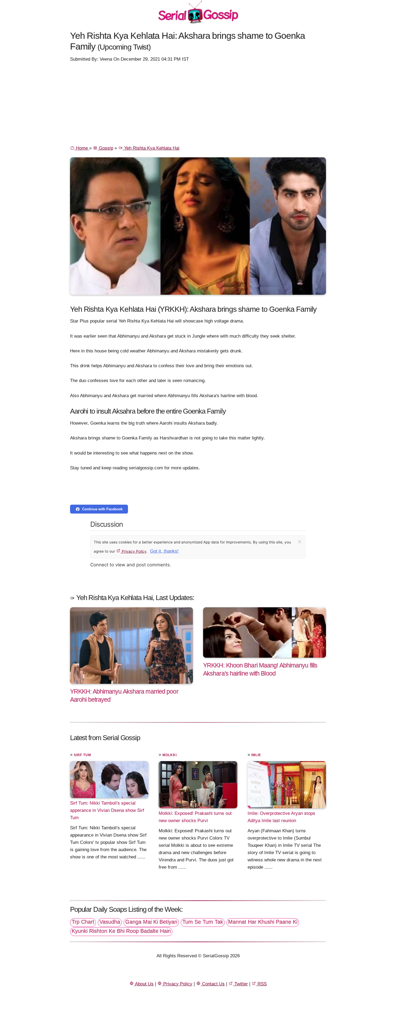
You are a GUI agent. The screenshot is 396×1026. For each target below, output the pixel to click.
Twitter (240, 983)
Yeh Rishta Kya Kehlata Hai (151, 148)
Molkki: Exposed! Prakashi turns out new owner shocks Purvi (195, 817)
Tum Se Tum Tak (202, 922)
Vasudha (109, 922)
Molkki (169, 755)
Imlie (256, 755)
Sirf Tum (82, 755)
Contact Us (213, 983)
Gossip (105, 148)
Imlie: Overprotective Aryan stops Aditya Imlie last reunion (281, 817)
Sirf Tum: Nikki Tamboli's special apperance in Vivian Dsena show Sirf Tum (107, 810)
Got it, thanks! (164, 551)
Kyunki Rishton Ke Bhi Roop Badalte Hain (121, 931)
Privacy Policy (134, 551)
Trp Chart (83, 922)
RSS (261, 983)
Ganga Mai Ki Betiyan (151, 922)
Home (82, 148)
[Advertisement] (198, 103)
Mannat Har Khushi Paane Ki (262, 922)
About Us (144, 983)
